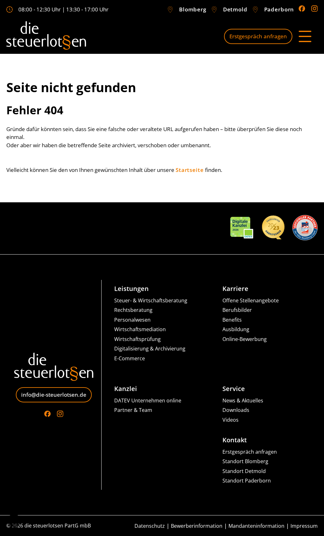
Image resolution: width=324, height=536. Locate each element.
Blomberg (192, 9)
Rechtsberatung (133, 310)
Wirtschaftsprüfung (137, 339)
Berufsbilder (237, 310)
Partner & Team (133, 410)
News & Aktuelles (242, 401)
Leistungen (131, 289)
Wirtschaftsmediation (140, 329)
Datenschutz (149, 526)
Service (233, 389)
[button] (14, 522)
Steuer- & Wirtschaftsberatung (150, 301)
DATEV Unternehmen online (147, 401)
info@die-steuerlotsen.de (53, 394)
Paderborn (279, 9)
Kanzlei (125, 389)
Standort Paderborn (246, 481)
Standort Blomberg (245, 461)
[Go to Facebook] (302, 8)
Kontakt (234, 440)
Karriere (235, 289)
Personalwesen (132, 320)
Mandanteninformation (256, 526)
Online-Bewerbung (244, 339)
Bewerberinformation (196, 526)
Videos (230, 420)
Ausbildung (235, 329)
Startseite (190, 169)
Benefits (232, 320)
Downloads (235, 410)
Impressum (304, 526)
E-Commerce (129, 359)
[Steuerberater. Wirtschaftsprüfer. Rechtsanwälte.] (46, 36)
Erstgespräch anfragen (258, 36)
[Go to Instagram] (314, 8)
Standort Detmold (244, 471)
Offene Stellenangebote (250, 301)
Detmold (235, 9)
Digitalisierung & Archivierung (149, 349)
